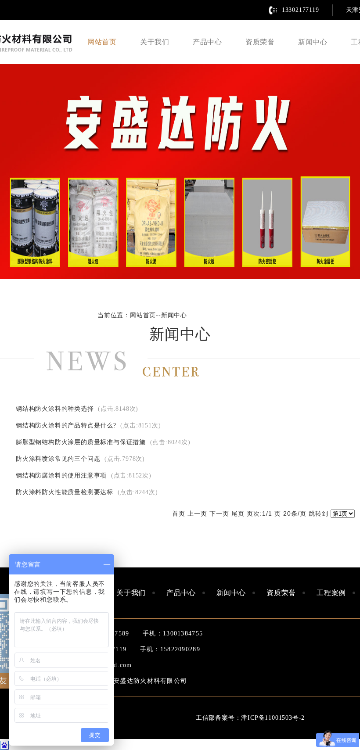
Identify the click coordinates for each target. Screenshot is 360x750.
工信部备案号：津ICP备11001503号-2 (250, 717)
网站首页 (102, 42)
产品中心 (207, 42)
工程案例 (331, 592)
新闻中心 (313, 42)
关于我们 (154, 42)
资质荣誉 (260, 42)
